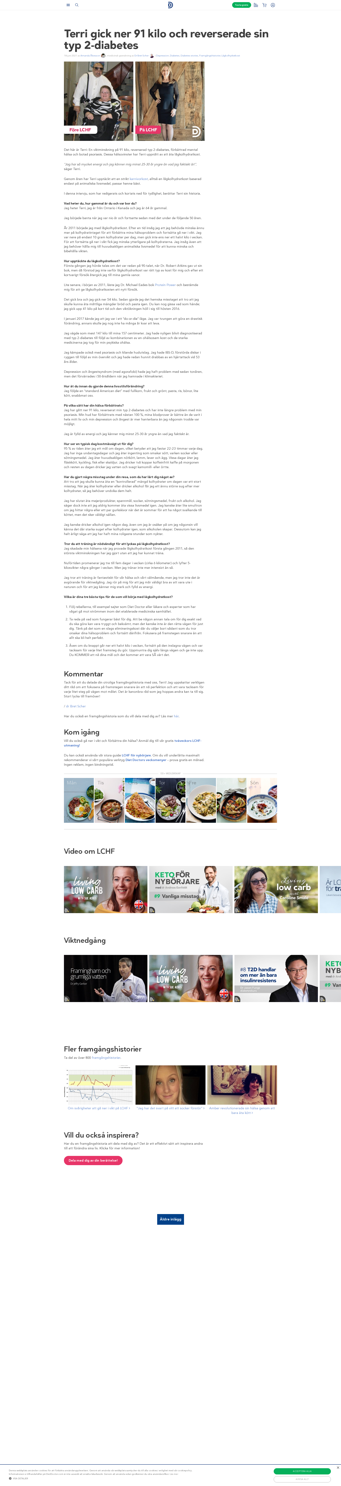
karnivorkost (139, 179)
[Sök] (76, 5)
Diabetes (175, 55)
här (176, 716)
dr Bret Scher (76, 706)
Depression (162, 55)
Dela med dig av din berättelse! (93, 1160)
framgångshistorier (106, 1058)
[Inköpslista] (264, 5)
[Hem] (170, 5)
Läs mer (174, 1474)
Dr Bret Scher (141, 55)
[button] (100, 1478)
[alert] (170, 1475)
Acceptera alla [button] (302, 1471)
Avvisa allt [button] (302, 1479)
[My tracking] (255, 5)
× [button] (338, 1467)
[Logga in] (272, 5)
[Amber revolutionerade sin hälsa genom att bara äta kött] (242, 1085)
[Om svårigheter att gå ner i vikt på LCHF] (99, 1085)
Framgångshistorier (209, 55)
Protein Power (165, 285)
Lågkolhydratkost (230, 55)
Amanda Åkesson (90, 55)
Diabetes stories (189, 55)
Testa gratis (241, 5)
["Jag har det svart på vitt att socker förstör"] (170, 1085)
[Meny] (68, 5)
